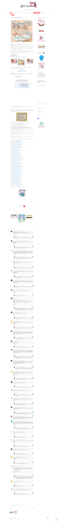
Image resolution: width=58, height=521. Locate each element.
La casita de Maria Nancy (16, 488)
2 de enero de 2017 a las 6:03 (19, 321)
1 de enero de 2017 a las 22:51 (19, 312)
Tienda (13, 14)
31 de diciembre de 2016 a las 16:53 (19, 260)
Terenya (14, 312)
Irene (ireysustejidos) (16, 289)
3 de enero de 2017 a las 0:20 (21, 349)
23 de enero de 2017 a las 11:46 (22, 475)
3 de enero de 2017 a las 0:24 (23, 360)
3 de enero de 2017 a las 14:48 (18, 371)
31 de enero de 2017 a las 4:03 (23, 488)
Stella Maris (14, 448)
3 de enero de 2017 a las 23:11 (18, 381)
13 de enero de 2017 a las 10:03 (22, 427)
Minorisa (14, 260)
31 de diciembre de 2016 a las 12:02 (22, 236)
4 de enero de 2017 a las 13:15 (22, 386)
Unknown (14, 321)
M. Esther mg (15, 439)
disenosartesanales (15, 389)
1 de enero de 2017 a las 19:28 (18, 298)
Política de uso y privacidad (13, 517)
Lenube (14, 371)
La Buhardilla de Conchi (16, 360)
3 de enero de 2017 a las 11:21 (22, 337)
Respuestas (15, 235)
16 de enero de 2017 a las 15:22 (22, 436)
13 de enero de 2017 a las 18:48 (19, 431)
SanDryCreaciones (15, 349)
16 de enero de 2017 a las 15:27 (22, 462)
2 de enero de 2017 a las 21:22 (18, 341)
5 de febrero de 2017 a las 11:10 (22, 493)
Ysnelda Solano (15, 250)
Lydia (14, 341)
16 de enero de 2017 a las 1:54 (19, 456)
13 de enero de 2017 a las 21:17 (20, 439)
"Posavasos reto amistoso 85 (22, 69)
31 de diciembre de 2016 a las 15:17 (21, 250)
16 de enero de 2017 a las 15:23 (22, 453)
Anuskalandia (15, 465)
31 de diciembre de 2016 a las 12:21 (22, 246)
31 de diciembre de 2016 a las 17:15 (22, 270)
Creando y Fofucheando (16, 240)
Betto (14, 298)
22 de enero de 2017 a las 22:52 (20, 465)
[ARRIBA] (56, 519)
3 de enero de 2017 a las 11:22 (22, 346)
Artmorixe (14, 431)
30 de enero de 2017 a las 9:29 (22, 485)
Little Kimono (17, 236)
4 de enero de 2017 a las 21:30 (22, 389)
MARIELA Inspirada (15, 270)
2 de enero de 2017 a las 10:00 (22, 317)
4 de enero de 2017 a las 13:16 (22, 377)
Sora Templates (46, 518)
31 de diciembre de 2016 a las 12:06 (23, 240)
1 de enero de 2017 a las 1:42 (22, 289)
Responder (14, 234)
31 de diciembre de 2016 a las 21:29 (22, 285)
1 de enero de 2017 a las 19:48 (22, 307)
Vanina (14, 381)
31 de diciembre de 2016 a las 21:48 (22, 256)
